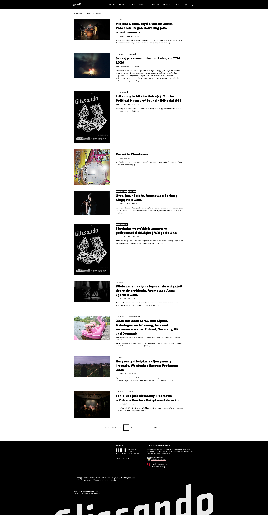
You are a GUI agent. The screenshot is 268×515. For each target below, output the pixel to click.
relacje (119, 19)
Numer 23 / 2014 (122, 150)
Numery (122, 4)
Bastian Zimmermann (152, 337)
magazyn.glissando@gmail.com (123, 478)
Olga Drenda (125, 158)
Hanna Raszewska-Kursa (129, 36)
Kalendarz (167, 4)
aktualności (121, 54)
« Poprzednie (110, 427)
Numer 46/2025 (122, 92)
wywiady (132, 191)
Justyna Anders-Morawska (131, 104)
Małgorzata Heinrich (128, 203)
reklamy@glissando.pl (109, 480)
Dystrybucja (154, 4)
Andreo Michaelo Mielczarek (131, 337)
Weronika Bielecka (127, 298)
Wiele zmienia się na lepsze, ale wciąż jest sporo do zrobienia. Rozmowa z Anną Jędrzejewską (149, 290)
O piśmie (112, 4)
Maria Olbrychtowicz (128, 374)
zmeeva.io (96, 493)
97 (148, 427)
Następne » (158, 427)
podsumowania (134, 316)
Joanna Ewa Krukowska (129, 66)
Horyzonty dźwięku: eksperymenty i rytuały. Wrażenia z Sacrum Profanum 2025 (147, 365)
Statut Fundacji (122, 458)
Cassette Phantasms (132, 154)
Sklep (177, 4)
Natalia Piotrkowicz (128, 404)
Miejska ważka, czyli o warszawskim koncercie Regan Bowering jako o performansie (144, 28)
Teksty (142, 4)
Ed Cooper (165, 337)
